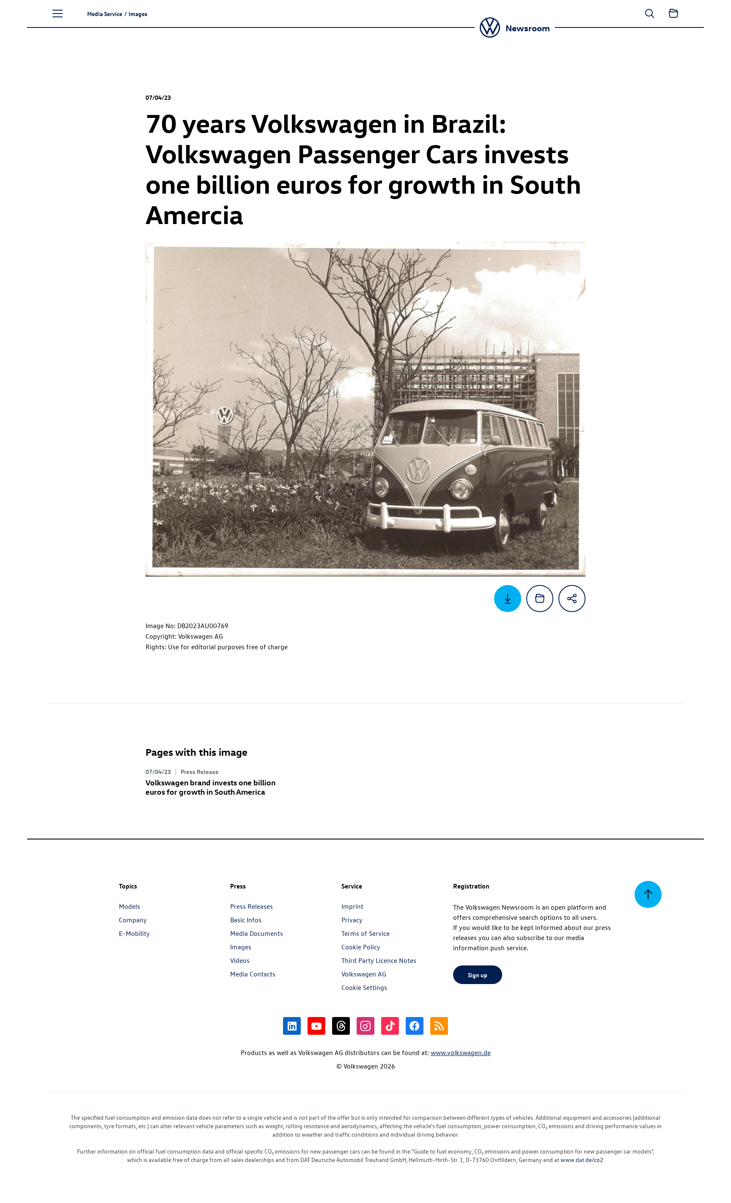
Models (129, 906)
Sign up (477, 975)
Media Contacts (252, 974)
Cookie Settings (364, 987)
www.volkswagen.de (461, 1052)
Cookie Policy (360, 947)
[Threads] (341, 1026)
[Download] (507, 598)
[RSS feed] (439, 1026)
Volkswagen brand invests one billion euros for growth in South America (210, 786)
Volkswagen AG (363, 974)
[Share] (571, 598)
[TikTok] (390, 1026)
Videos (240, 960)
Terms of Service (365, 933)
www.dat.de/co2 (582, 1160)
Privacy (352, 920)
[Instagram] (365, 1026)
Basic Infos (245, 920)
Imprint (352, 906)
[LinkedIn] (292, 1026)
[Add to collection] (539, 598)
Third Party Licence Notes (378, 960)
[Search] (650, 13)
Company (133, 920)
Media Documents (256, 933)
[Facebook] (414, 1026)
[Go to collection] (673, 13)
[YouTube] (316, 1026)
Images (240, 947)
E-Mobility (134, 933)
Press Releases (251, 906)
